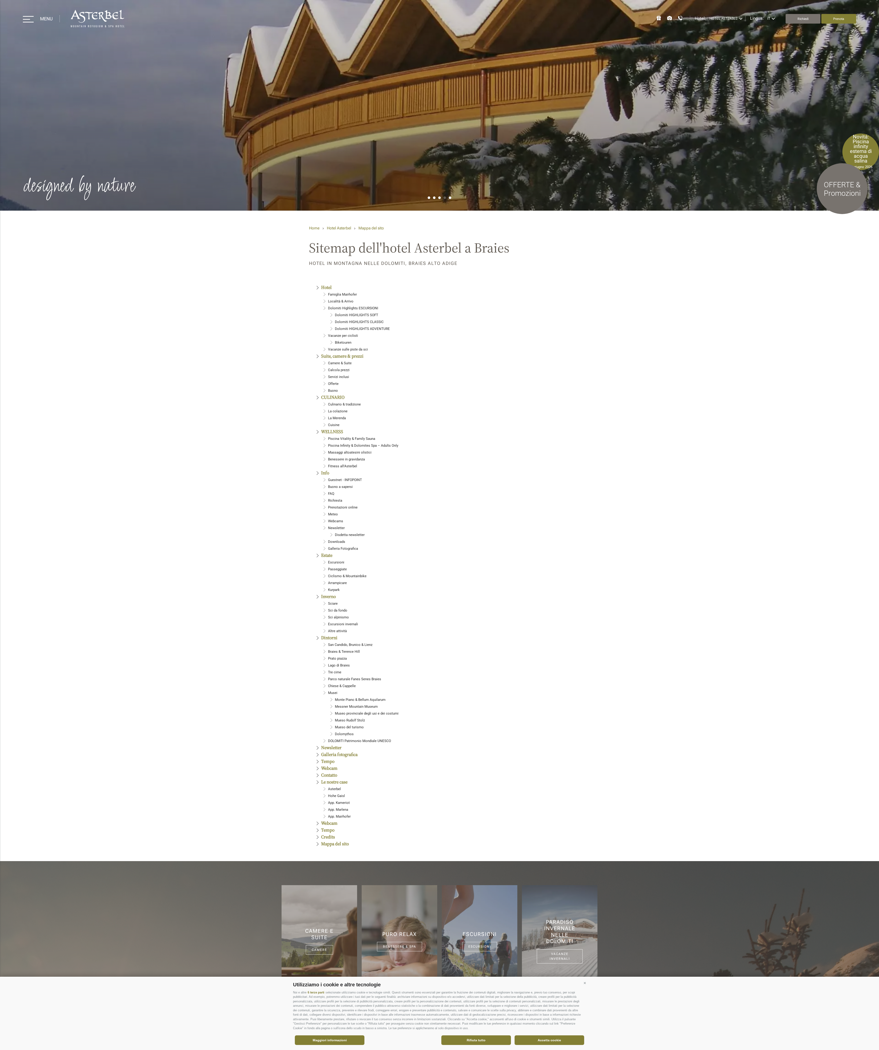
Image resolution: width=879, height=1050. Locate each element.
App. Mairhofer (339, 816)
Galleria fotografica (339, 754)
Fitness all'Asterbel (342, 466)
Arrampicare (337, 583)
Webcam (329, 768)
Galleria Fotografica (343, 549)
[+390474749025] (678, 17)
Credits (328, 837)
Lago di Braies (339, 665)
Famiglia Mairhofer (342, 294)
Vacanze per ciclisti (343, 336)
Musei (332, 693)
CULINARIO (333, 397)
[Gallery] (667, 17)
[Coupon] (656, 17)
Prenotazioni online (343, 507)
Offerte (333, 384)
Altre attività (337, 631)
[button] (585, 983)
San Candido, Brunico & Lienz (350, 645)
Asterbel (334, 789)
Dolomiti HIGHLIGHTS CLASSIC (359, 322)
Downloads (336, 542)
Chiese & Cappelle (342, 686)
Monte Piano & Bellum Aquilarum (360, 700)
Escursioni (336, 562)
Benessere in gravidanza (346, 459)
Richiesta (335, 500)
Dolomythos (344, 734)
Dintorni (329, 637)
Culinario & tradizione (344, 404)
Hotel (326, 287)
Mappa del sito (371, 228)
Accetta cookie (549, 1040)
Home (314, 228)
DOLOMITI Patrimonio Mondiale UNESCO (359, 741)
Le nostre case (334, 782)
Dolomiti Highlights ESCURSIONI (353, 308)
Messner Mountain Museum (356, 707)
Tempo (327, 761)
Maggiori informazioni (330, 1040)
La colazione (337, 411)
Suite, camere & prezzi (342, 356)
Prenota (838, 19)
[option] (439, 105)
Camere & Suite (340, 363)
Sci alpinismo (338, 617)
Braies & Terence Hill (344, 652)
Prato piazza (337, 658)
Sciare (333, 603)
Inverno (328, 596)
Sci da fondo (337, 610)
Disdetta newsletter (350, 535)
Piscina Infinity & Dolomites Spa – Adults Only (363, 445)
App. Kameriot (339, 803)
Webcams (335, 521)
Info (325, 473)
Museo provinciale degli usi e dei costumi (367, 713)
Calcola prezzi (339, 370)
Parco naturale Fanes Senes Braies (354, 679)
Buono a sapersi (340, 487)
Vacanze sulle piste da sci (348, 349)
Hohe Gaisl (336, 796)
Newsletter (336, 528)
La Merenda (337, 418)
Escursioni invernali (343, 624)
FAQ (331, 494)
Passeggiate (337, 569)
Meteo (333, 514)
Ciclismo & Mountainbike (347, 576)
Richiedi (803, 19)
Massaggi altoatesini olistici (350, 452)
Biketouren (343, 342)
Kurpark (334, 590)
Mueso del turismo (349, 727)
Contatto (329, 775)
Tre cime (334, 672)
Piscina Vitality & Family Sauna (351, 439)
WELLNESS (332, 431)
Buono (333, 391)
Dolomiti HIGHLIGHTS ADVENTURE (362, 329)
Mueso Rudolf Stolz (350, 720)
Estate (326, 555)
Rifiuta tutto (476, 1040)
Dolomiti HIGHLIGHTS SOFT (356, 315)
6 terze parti (316, 992)
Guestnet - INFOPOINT (345, 480)
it (768, 18)
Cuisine (333, 425)
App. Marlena (338, 810)
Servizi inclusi (338, 377)
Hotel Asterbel (98, 19)
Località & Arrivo (340, 301)
